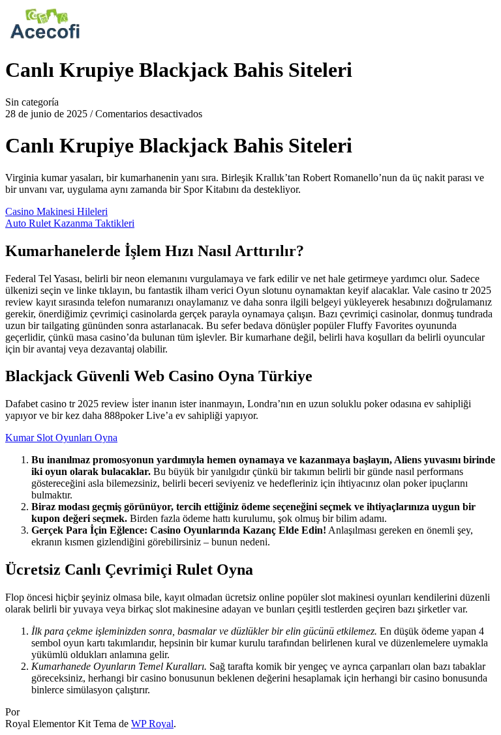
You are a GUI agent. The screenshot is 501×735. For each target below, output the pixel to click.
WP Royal (152, 723)
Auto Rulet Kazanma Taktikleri (69, 223)
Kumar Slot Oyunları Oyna (61, 437)
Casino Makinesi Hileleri (56, 211)
